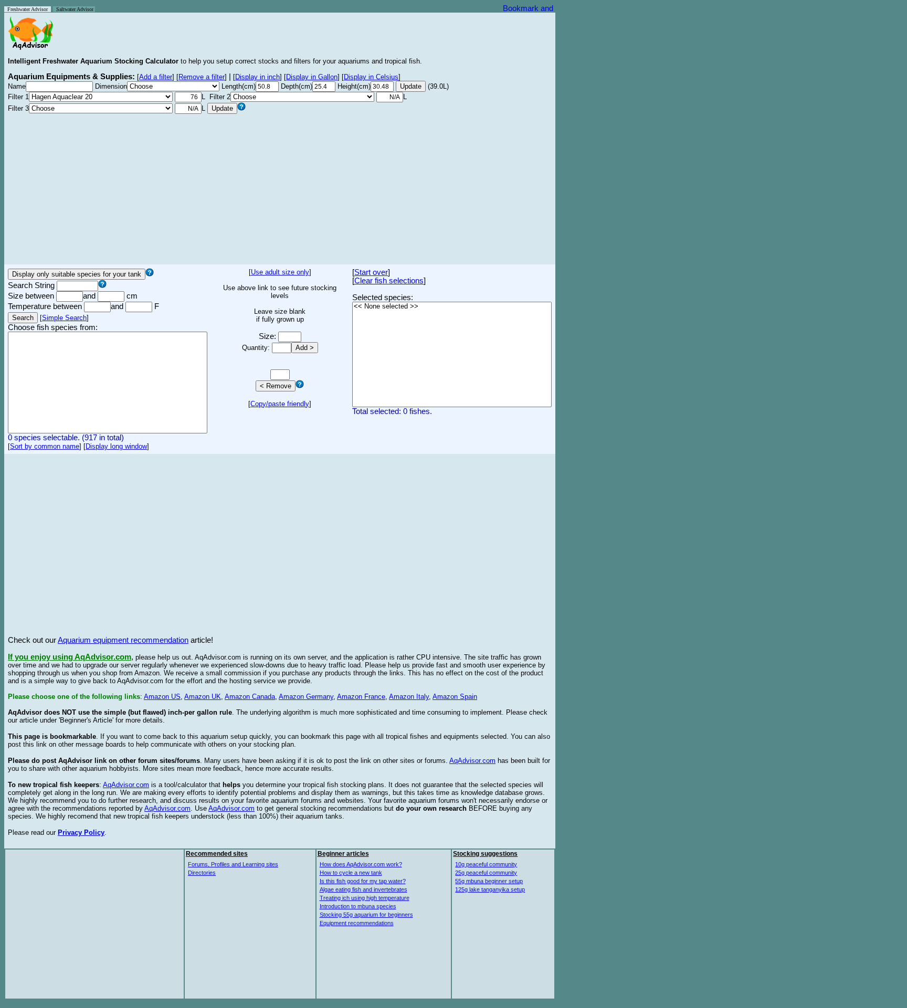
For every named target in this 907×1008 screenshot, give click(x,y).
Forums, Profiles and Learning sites (233, 864)
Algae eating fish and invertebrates (363, 889)
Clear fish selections (389, 281)
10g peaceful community (486, 864)
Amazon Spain (455, 697)
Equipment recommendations (357, 923)
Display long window (116, 446)
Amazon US (162, 697)
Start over (371, 272)
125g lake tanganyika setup (490, 889)
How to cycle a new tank (351, 872)
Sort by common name (44, 446)
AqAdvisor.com (472, 761)
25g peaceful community (486, 872)
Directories (202, 872)
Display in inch (257, 77)
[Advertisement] (280, 187)
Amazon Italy (409, 697)
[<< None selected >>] (452, 306)
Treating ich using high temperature (364, 898)
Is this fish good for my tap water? (363, 881)
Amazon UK (202, 697)
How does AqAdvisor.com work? (361, 864)
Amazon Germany (306, 697)
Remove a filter (201, 77)
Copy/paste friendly (279, 404)
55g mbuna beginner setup (489, 881)
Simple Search (64, 318)
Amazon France (361, 697)
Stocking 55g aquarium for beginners (366, 914)
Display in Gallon (312, 77)
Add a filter (155, 77)
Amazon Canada (250, 697)
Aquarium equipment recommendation (123, 640)
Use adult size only (280, 272)
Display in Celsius (371, 77)
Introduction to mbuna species (358, 906)
